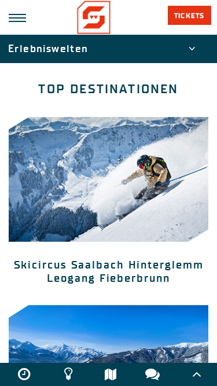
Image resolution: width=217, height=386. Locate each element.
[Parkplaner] (110, 374)
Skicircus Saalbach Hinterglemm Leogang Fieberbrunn (109, 271)
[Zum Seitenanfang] (197, 374)
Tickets (189, 16)
